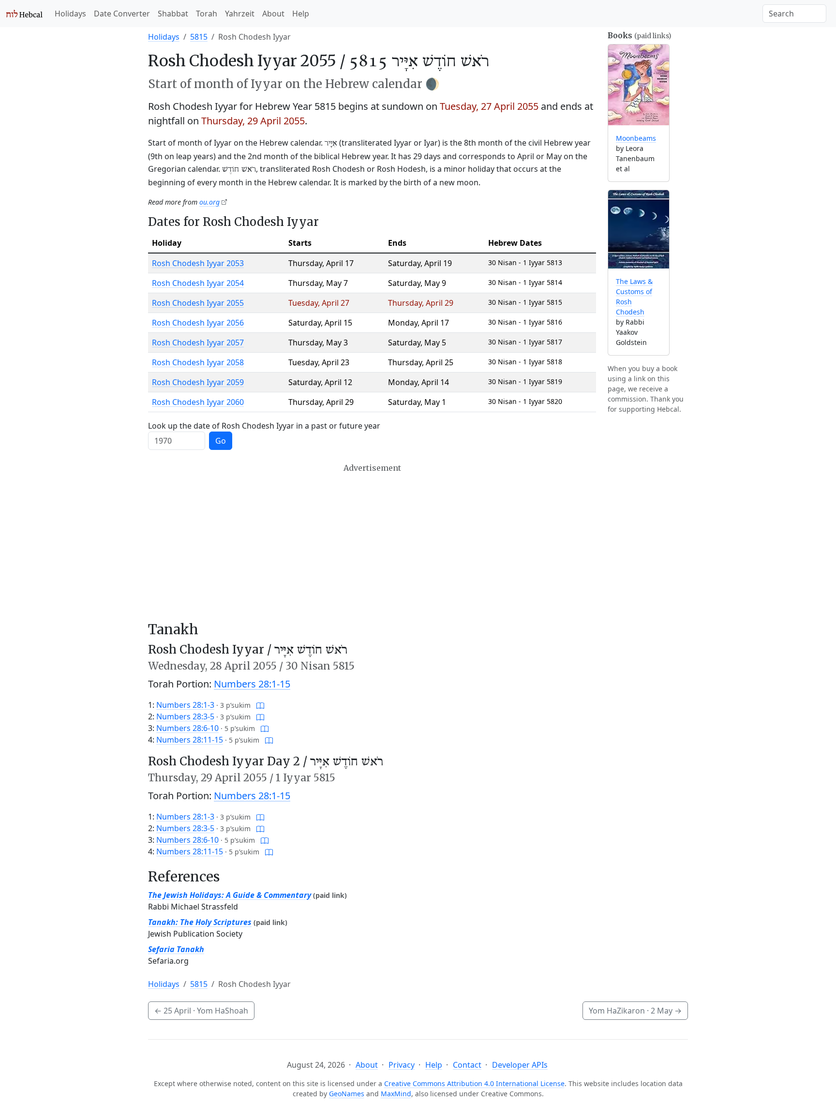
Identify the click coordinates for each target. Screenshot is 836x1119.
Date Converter (122, 13)
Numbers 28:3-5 (185, 716)
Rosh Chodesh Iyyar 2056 (198, 322)
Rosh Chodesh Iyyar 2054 (198, 283)
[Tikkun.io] (260, 705)
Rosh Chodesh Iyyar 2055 (198, 303)
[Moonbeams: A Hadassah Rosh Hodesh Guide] (638, 85)
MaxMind (396, 1093)
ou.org (209, 202)
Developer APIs (520, 1064)
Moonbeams (636, 138)
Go (220, 440)
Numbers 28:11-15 (189, 739)
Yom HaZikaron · (635, 1010)
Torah (206, 13)
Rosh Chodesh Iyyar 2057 (198, 342)
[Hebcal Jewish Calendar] (24, 13)
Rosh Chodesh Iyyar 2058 (198, 362)
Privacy (401, 1064)
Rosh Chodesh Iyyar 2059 (198, 382)
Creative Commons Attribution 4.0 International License (474, 1083)
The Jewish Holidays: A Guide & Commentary (229, 895)
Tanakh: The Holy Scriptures (200, 922)
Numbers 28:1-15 (252, 683)
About (273, 13)
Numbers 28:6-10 (187, 728)
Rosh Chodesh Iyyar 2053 (198, 263)
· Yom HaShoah (201, 1010)
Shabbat (173, 13)
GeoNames (346, 1093)
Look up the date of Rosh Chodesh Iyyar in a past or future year (264, 425)
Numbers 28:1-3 (185, 705)
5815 (199, 36)
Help (300, 13)
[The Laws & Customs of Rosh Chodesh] (638, 229)
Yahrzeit (239, 13)
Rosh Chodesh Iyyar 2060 (198, 402)
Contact (467, 1064)
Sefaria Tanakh (176, 949)
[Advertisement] (372, 542)
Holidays (70, 13)
